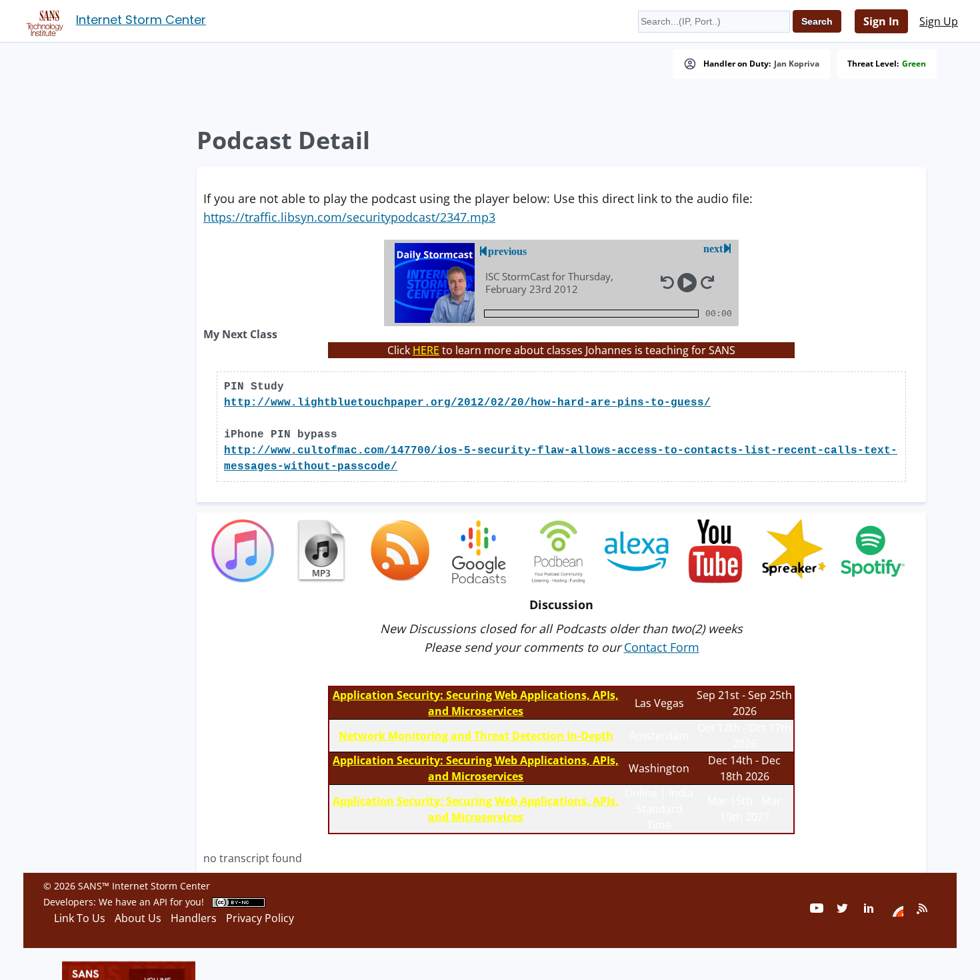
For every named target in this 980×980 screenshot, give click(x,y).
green (914, 64)
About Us (138, 918)
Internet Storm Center (141, 19)
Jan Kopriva (796, 64)
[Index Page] (42, 21)
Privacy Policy (260, 918)
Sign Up (938, 21)
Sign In (881, 21)
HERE (426, 350)
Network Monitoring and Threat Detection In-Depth (476, 735)
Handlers (194, 918)
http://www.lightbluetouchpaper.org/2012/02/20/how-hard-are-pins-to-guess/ (467, 403)
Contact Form (661, 647)
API (160, 901)
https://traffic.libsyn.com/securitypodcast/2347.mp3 (349, 217)
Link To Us (79, 918)
